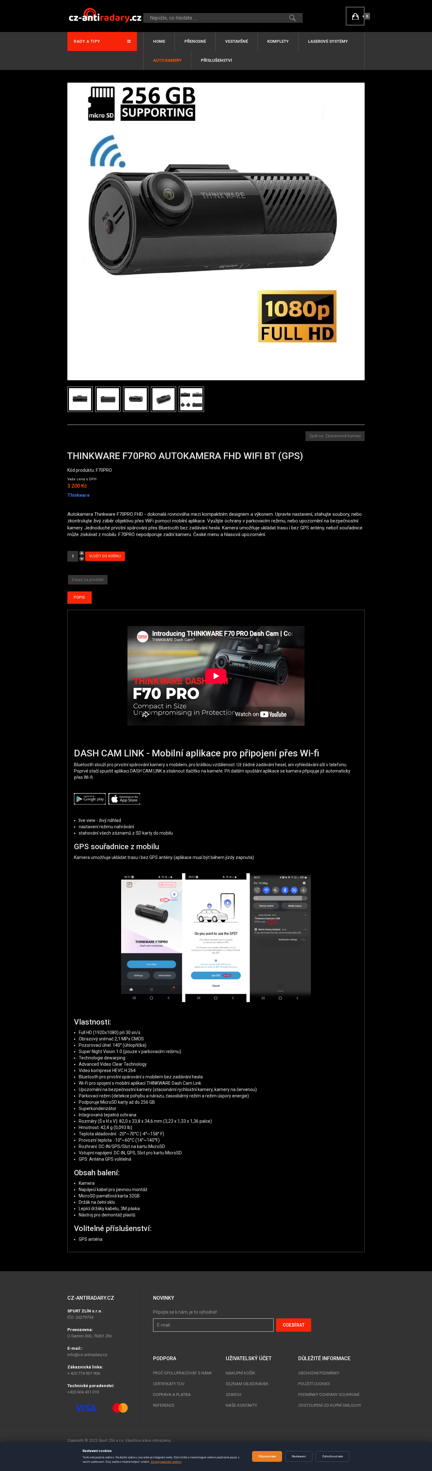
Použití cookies (314, 1383)
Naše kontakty (241, 1405)
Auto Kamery (167, 60)
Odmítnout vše (332, 1456)
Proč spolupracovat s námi (182, 1373)
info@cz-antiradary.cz (87, 1354)
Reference (164, 1405)
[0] (355, 16)
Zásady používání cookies (166, 1461)
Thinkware (78, 495)
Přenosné (195, 41)
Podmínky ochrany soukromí (328, 1394)
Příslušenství (216, 60)
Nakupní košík (240, 1373)
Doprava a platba (172, 1394)
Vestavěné (236, 41)
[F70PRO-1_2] (81, 398)
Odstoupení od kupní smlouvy (329, 1405)
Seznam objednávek (247, 1383)
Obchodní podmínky (318, 1373)
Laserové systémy (328, 41)
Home (159, 41)
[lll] (193, 398)
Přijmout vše (267, 1456)
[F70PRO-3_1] (137, 398)
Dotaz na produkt (88, 579)
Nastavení (299, 1456)
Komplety (278, 41)
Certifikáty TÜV (168, 1383)
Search (233, 1394)
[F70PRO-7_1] (109, 398)
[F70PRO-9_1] (165, 398)
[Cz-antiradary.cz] (105, 15)
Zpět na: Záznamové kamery (335, 435)
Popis (79, 597)
